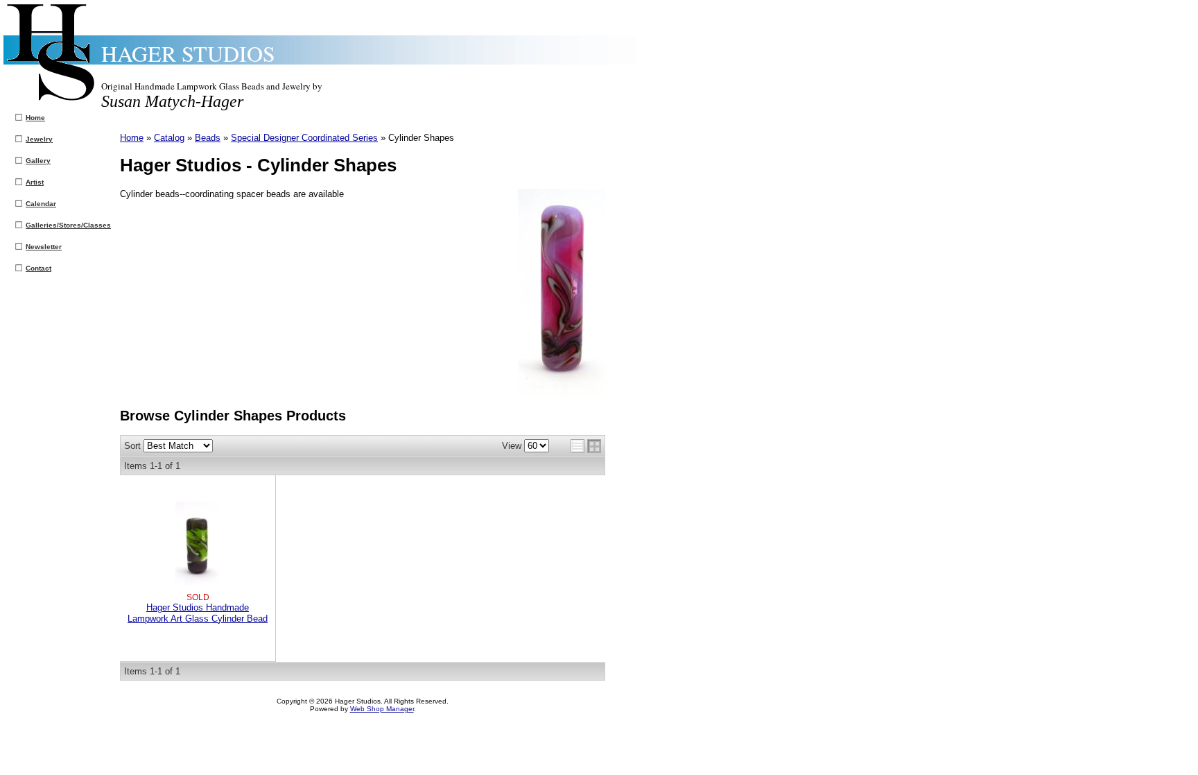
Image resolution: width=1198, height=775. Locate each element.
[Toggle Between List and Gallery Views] (586, 446)
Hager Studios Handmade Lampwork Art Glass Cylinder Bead (198, 612)
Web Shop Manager (382, 709)
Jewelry (39, 139)
